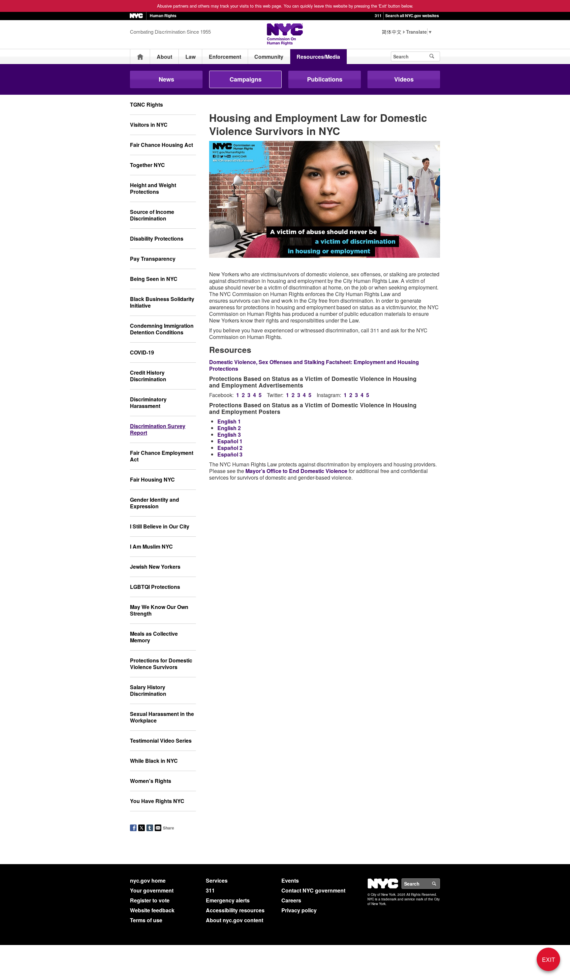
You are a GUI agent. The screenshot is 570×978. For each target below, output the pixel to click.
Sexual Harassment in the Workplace (162, 717)
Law (190, 56)
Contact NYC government (313, 890)
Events (290, 880)
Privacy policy (299, 910)
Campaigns (246, 79)
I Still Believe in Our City (159, 526)
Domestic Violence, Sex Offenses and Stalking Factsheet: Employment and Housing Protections (314, 365)
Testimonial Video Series (161, 740)
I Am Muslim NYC (151, 546)
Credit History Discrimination (148, 376)
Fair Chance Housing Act (161, 145)
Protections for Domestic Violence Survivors (161, 664)
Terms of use (146, 920)
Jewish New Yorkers (155, 566)
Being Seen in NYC (153, 279)
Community (268, 56)
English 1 (229, 421)
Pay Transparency (152, 258)
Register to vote (150, 900)
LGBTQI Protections (155, 586)
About (164, 56)
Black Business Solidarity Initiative (162, 302)
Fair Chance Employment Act (161, 456)
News (166, 79)
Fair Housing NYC (152, 479)
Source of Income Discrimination (152, 215)
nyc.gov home (148, 880)
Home (140, 56)
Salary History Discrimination (148, 690)
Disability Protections (156, 238)
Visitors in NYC (149, 124)
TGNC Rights (146, 104)
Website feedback (152, 910)
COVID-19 (142, 352)
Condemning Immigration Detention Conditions (162, 329)
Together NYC (147, 165)
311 (378, 15)
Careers (291, 900)
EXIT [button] (548, 959)
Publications (324, 79)
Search (439, 883)
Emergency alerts (228, 900)
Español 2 (229, 448)
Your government (152, 890)
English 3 (229, 434)
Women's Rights (150, 781)
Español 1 (229, 441)
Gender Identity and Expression (154, 503)
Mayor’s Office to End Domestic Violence (296, 471)
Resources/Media (318, 56)
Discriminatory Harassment (148, 402)
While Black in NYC (154, 760)
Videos (404, 79)
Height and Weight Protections (153, 188)
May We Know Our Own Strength (159, 610)
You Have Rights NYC (157, 801)
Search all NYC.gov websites (412, 15)
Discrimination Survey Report (157, 429)
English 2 (229, 428)
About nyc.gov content (234, 920)
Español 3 (229, 454)
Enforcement (225, 56)
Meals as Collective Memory (154, 637)
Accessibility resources (235, 910)
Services (217, 880)
